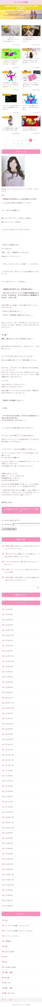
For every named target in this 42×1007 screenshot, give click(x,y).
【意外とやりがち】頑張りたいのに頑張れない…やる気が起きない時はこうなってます (22, 555)
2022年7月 (8, 718)
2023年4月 (8, 687)
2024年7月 (8, 640)
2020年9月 (8, 833)
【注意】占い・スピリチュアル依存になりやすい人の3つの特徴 (22, 571)
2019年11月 (9, 880)
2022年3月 (8, 739)
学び (6, 957)
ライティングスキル (11, 936)
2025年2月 (8, 625)
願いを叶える (9, 993)
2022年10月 (9, 708)
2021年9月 (8, 770)
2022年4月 (8, 734)
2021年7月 (8, 781)
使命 (6, 946)
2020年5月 (8, 854)
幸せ (6, 962)
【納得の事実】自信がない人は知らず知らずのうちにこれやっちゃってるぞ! (22, 547)
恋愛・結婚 (8, 972)
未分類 (6, 978)
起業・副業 (8, 988)
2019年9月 (8, 890)
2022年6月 (8, 724)
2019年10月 (9, 885)
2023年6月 (8, 677)
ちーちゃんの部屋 (21, 2)
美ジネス (7, 983)
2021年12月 (9, 755)
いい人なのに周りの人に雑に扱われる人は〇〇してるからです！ (22, 563)
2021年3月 (8, 802)
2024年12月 (9, 630)
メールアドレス (7, 524)
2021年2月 (8, 807)
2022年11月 (9, 703)
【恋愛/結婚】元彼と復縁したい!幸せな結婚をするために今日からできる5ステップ (21, 578)
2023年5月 (8, 682)
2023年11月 (9, 656)
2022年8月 (8, 713)
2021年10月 (9, 765)
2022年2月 (8, 744)
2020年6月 (8, 848)
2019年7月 (8, 900)
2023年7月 (8, 672)
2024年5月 (8, 646)
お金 (6, 920)
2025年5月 (8, 614)
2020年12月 (9, 817)
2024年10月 (9, 635)
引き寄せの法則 (10, 967)
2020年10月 (9, 828)
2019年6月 (8, 906)
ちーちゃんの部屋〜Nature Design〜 (18, 931)
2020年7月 (8, 843)
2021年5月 (8, 791)
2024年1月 (8, 651)
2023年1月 (8, 698)
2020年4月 (8, 859)
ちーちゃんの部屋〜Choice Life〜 (17, 926)
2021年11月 (9, 760)
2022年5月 (8, 729)
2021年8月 (8, 776)
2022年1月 (8, 750)
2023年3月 (8, 692)
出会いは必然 (9, 952)
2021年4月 (8, 796)
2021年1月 (8, 812)
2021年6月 (8, 786)
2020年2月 (8, 869)
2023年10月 (9, 661)
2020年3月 (8, 864)
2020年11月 (9, 822)
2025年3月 (8, 620)
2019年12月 (9, 874)
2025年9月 (8, 609)
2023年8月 (8, 666)
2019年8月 (8, 895)
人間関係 (7, 941)
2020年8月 (8, 838)
